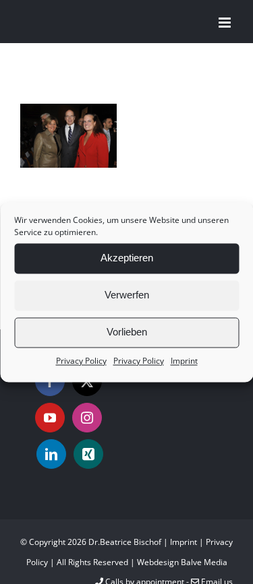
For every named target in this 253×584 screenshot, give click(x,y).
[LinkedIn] (51, 454)
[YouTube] (50, 417)
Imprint (184, 360)
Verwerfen (127, 294)
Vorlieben (127, 331)
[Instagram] (87, 417)
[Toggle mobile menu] (226, 22)
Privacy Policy (81, 360)
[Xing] (88, 454)
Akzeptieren (127, 257)
